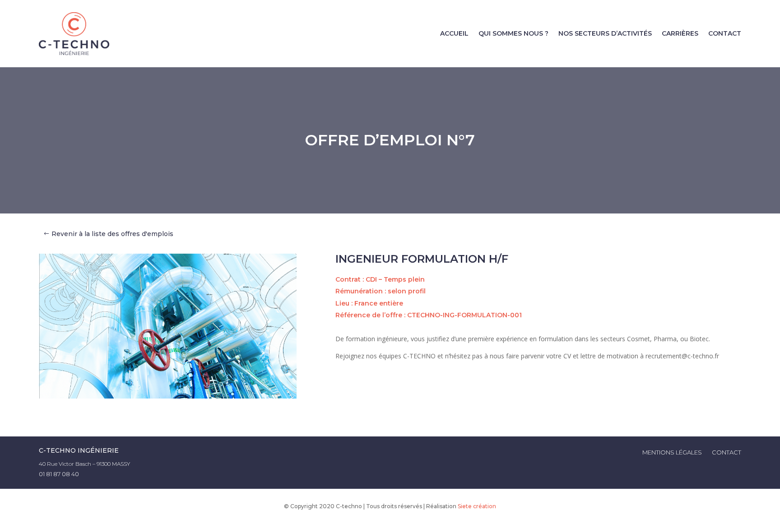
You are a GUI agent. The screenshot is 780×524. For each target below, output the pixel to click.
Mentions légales (672, 452)
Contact (724, 33)
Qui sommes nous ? (513, 33)
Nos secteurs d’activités (605, 33)
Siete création (477, 506)
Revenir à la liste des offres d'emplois (112, 234)
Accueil (454, 33)
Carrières (680, 33)
